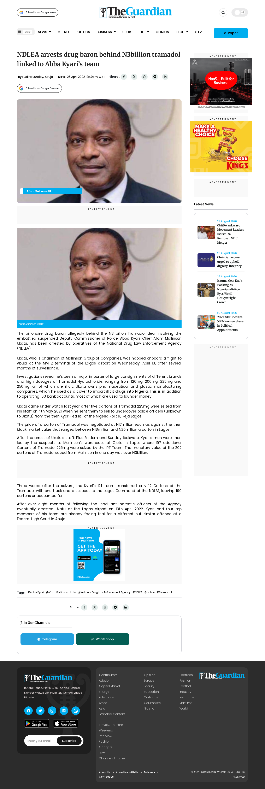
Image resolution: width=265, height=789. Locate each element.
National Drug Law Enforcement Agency (105, 592)
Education (151, 692)
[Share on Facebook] (124, 77)
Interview (105, 736)
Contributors (108, 675)
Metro (63, 32)
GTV (198, 32)
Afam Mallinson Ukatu (62, 592)
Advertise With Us (127, 772)
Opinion (162, 32)
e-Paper (231, 33)
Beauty (149, 686)
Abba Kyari (37, 592)
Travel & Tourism (111, 725)
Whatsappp (105, 639)
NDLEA (138, 592)
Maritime (185, 703)
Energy (104, 692)
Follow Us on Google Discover (42, 88)
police (150, 592)
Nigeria (149, 708)
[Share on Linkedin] (165, 77)
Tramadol (165, 592)
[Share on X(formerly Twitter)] (134, 77)
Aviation (105, 680)
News (43, 32)
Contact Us (106, 776)
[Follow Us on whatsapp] (75, 710)
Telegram (49, 639)
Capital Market (109, 686)
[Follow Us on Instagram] (52, 710)
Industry (185, 692)
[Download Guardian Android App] (36, 723)
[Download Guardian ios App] (65, 723)
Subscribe (69, 741)
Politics (83, 32)
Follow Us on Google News (40, 12)
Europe (149, 680)
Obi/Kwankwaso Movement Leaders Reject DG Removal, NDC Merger (230, 234)
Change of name (112, 758)
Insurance (186, 697)
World (183, 708)
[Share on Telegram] (154, 77)
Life (143, 32)
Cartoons (151, 697)
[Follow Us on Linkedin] (64, 710)
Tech (180, 32)
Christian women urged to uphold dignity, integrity (229, 262)
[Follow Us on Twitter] (40, 710)
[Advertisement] (221, 411)
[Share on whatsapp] (144, 77)
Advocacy (106, 697)
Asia (102, 708)
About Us (105, 772)
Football (185, 686)
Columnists (152, 703)
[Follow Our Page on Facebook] (28, 710)
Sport (127, 32)
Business (105, 32)
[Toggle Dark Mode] (240, 12)
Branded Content (112, 714)
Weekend (106, 730)
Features (186, 675)
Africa (103, 703)
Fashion (185, 680)
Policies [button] (148, 772)
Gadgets (105, 747)
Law (102, 753)
